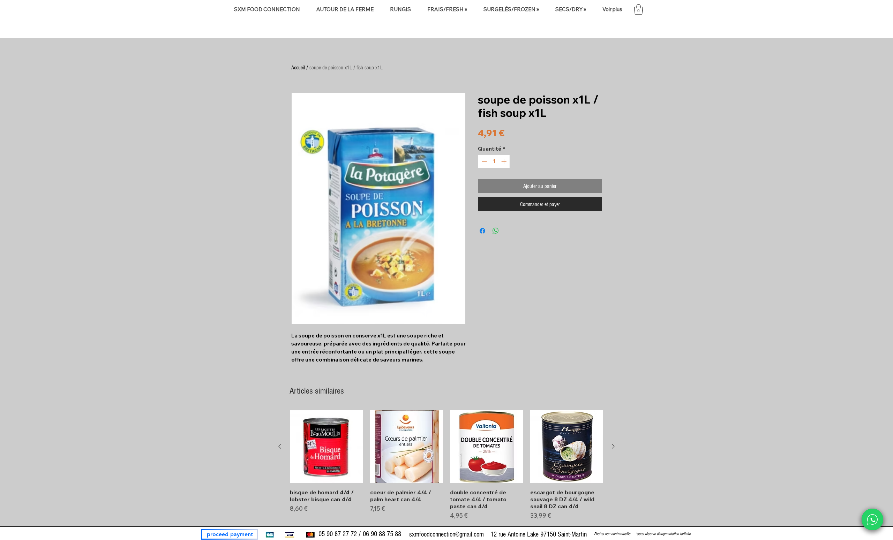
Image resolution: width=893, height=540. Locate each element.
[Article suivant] (613, 446)
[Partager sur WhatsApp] (495, 231)
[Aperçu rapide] (326, 446)
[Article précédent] (280, 446)
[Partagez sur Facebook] (482, 231)
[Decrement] (483, 161)
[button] (345, 9)
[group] (446, 465)
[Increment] (504, 161)
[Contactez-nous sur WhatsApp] (872, 519)
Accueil (298, 67)
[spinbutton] (494, 161)
